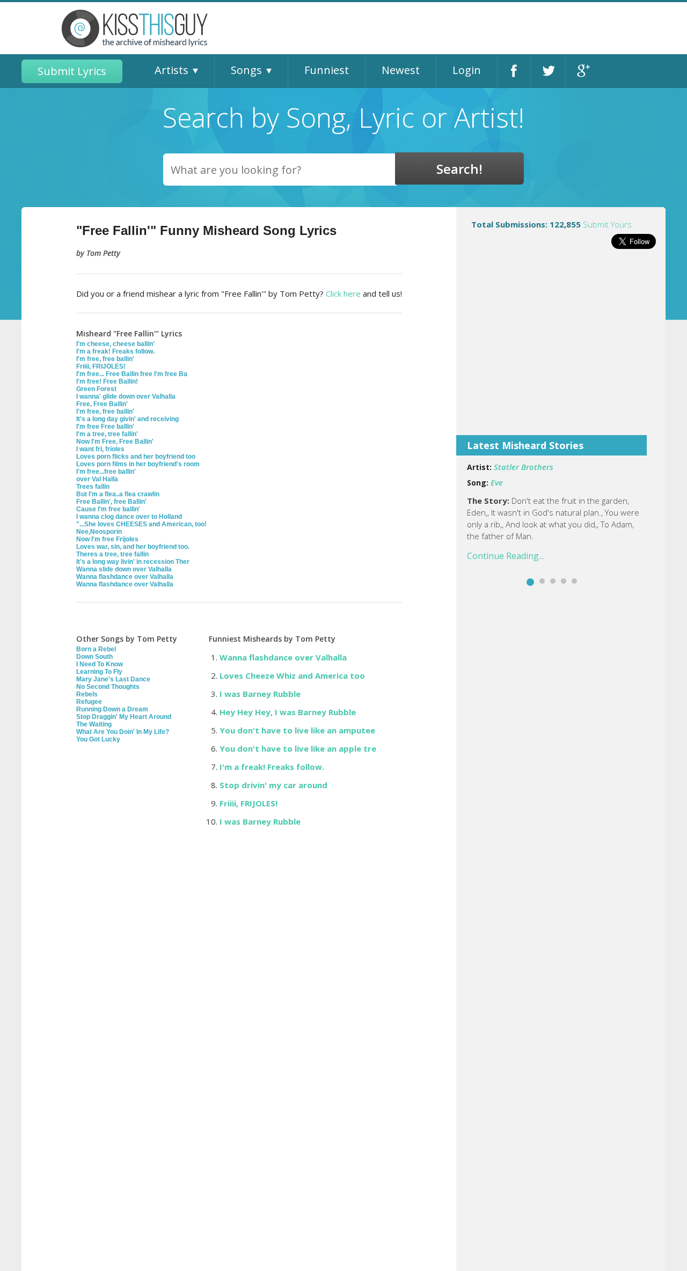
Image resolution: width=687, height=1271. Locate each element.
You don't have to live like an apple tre (298, 748)
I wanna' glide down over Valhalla (126, 396)
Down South (94, 656)
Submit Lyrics (72, 71)
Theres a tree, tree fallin (112, 554)
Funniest (326, 70)
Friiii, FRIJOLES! (101, 366)
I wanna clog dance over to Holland (129, 516)
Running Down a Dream (112, 709)
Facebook (514, 71)
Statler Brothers (523, 466)
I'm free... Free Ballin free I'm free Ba (131, 374)
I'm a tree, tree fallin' (107, 434)
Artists (171, 70)
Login (466, 70)
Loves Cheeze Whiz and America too (292, 675)
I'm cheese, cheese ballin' (115, 344)
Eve (497, 482)
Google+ (582, 71)
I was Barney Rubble (260, 693)
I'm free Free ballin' (105, 426)
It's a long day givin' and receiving (127, 419)
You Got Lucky (98, 739)
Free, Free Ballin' (102, 404)
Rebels (87, 694)
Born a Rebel (96, 649)
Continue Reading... (505, 556)
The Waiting (94, 724)
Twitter (548, 71)
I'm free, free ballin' (105, 359)
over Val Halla (97, 479)
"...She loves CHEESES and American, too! (141, 524)
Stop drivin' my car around (273, 785)
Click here (343, 293)
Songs (246, 70)
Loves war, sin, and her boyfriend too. (132, 546)
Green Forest (96, 389)
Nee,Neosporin (99, 531)
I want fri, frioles (100, 449)
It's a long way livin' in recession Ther (132, 561)
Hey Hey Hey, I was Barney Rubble (288, 712)
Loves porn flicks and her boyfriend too (135, 456)
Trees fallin (92, 486)
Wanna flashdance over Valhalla (124, 577)
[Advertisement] (560, 349)
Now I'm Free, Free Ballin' (115, 441)
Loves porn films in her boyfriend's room (138, 464)
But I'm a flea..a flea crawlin (117, 494)
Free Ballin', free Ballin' (111, 501)
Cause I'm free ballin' (108, 509)
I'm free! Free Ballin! (107, 381)
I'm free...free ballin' (106, 471)
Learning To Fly (99, 671)
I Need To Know (99, 664)
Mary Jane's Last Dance (113, 679)
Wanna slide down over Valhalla (124, 569)
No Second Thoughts (108, 686)
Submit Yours (607, 224)
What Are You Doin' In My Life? (122, 732)
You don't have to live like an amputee (297, 730)
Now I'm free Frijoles (107, 539)
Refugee (89, 702)
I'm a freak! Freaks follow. (115, 351)
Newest (401, 70)
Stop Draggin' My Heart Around (123, 717)
